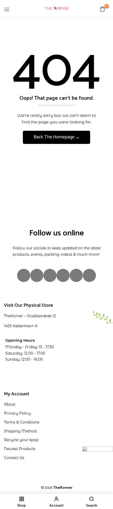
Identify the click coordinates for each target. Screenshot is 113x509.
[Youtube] (76, 275)
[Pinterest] (89, 275)
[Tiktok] (49, 275)
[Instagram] (23, 275)
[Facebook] (36, 275)
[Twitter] (63, 275)
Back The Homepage (54, 137)
